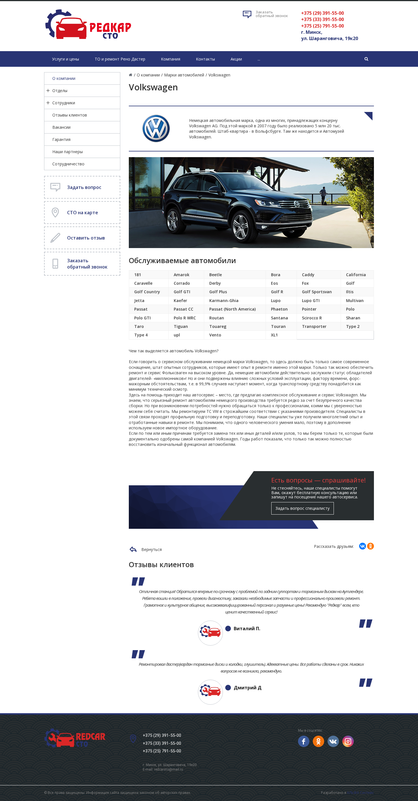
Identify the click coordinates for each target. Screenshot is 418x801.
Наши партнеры (67, 151)
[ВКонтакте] (362, 546)
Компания (170, 59)
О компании (63, 78)
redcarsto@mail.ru (168, 769)
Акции (236, 59)
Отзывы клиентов (69, 115)
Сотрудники (63, 102)
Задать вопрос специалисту (303, 508)
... (259, 59)
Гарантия (61, 139)
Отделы (59, 90)
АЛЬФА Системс (360, 792)
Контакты (205, 59)
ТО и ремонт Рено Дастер (120, 59)
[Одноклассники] (370, 546)
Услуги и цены (65, 59)
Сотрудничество (68, 164)
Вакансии (61, 127)
